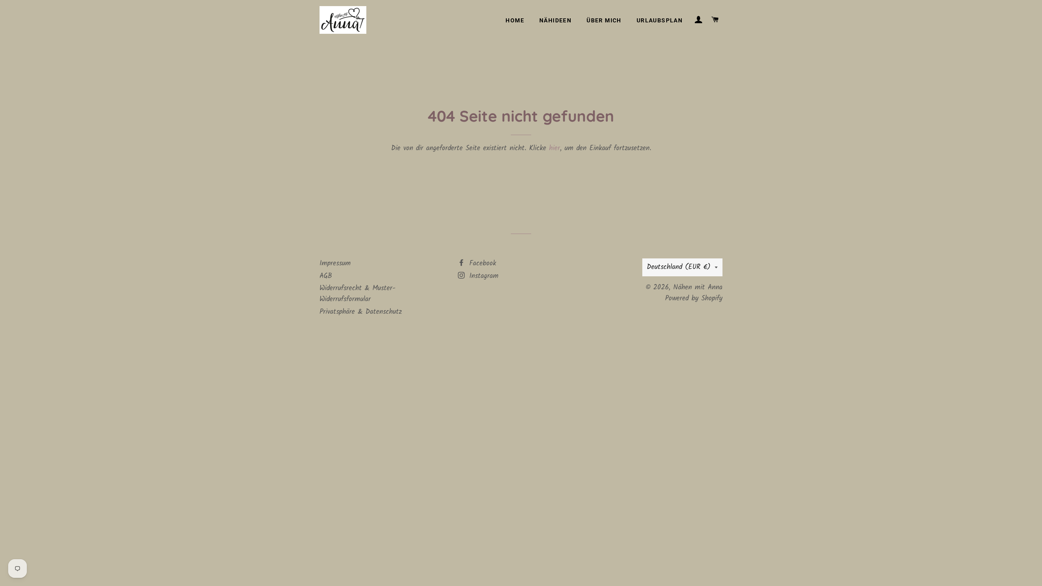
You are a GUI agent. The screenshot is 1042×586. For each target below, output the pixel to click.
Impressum (335, 263)
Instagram (482, 276)
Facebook (481, 263)
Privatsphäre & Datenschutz (361, 311)
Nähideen (555, 20)
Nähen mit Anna (697, 287)
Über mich (604, 20)
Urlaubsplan (660, 20)
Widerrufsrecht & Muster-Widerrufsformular (358, 294)
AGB (326, 276)
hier (554, 148)
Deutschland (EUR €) (679, 267)
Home (515, 20)
